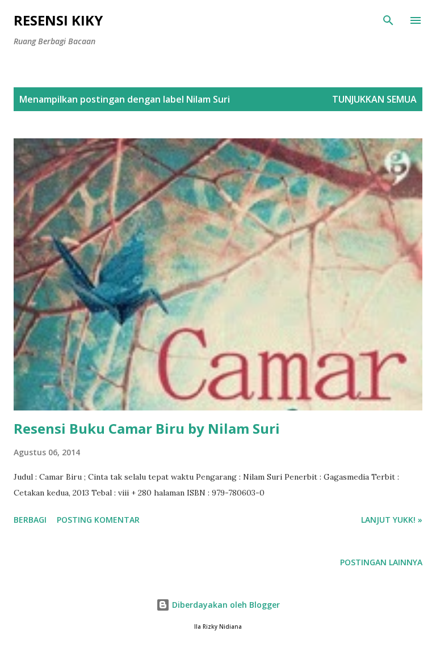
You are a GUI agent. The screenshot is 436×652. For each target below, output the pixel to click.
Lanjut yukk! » (391, 519)
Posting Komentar (98, 519)
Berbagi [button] (30, 519)
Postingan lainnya (381, 562)
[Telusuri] (388, 20)
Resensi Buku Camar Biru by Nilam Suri (147, 428)
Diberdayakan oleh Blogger (225, 604)
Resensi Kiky (58, 20)
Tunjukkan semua (374, 99)
